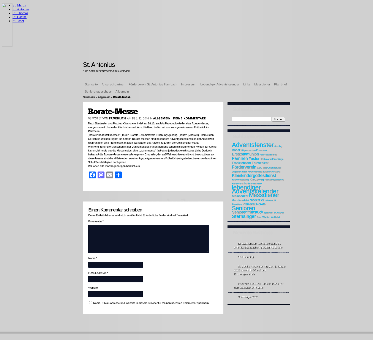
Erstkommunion (245, 154)
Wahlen (266, 217)
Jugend (236, 171)
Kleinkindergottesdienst (254, 175)
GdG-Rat (262, 167)
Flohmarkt (266, 159)
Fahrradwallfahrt (268, 154)
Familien (240, 158)
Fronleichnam (241, 163)
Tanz (259, 217)
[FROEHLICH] (117, 118)
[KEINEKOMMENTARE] (189, 118)
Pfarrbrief (280, 84)
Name (92, 258)
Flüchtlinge (277, 159)
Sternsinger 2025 (248, 297)
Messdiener (262, 84)
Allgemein (122, 91)
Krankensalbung (240, 179)
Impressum (188, 84)
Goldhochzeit (274, 167)
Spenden (268, 212)
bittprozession (248, 150)
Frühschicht (260, 163)
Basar (236, 150)
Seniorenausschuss (98, 91)
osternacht (270, 200)
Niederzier (257, 200)
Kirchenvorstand (271, 171)
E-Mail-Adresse (98, 273)
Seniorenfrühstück (247, 212)
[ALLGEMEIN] (162, 118)
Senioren (243, 208)
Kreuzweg (257, 179)
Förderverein (244, 167)
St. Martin (279, 212)
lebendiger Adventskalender (255, 189)
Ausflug (278, 146)
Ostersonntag (246, 256)
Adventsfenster (253, 144)
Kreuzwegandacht (273, 179)
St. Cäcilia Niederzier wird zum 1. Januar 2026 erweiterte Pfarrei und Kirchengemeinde (260, 270)
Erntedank (261, 150)
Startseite (91, 84)
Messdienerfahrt (240, 200)
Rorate (261, 204)
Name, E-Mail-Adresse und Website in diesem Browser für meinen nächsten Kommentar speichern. (151, 303)
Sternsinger (244, 216)
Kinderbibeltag (255, 171)
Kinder (243, 171)
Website (93, 287)
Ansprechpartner (113, 84)
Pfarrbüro (237, 204)
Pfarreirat (248, 204)
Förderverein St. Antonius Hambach (152, 84)
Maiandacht (240, 196)
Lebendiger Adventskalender (219, 84)
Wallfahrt (275, 217)
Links (246, 84)
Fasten (254, 158)
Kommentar (96, 221)
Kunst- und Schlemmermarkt (247, 183)
